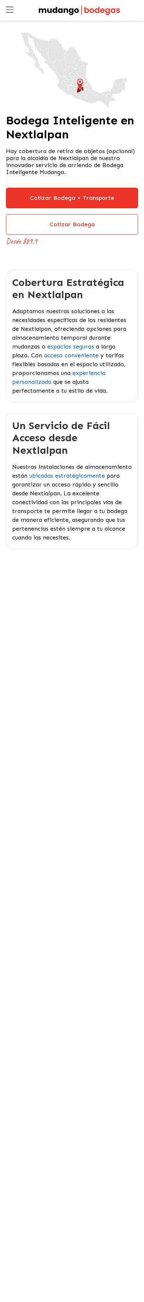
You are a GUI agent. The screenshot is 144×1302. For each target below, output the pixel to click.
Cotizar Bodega (72, 224)
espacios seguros (70, 346)
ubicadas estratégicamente (67, 475)
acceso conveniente (71, 355)
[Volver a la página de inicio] (79, 10)
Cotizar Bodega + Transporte (72, 197)
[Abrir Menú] (10, 10)
